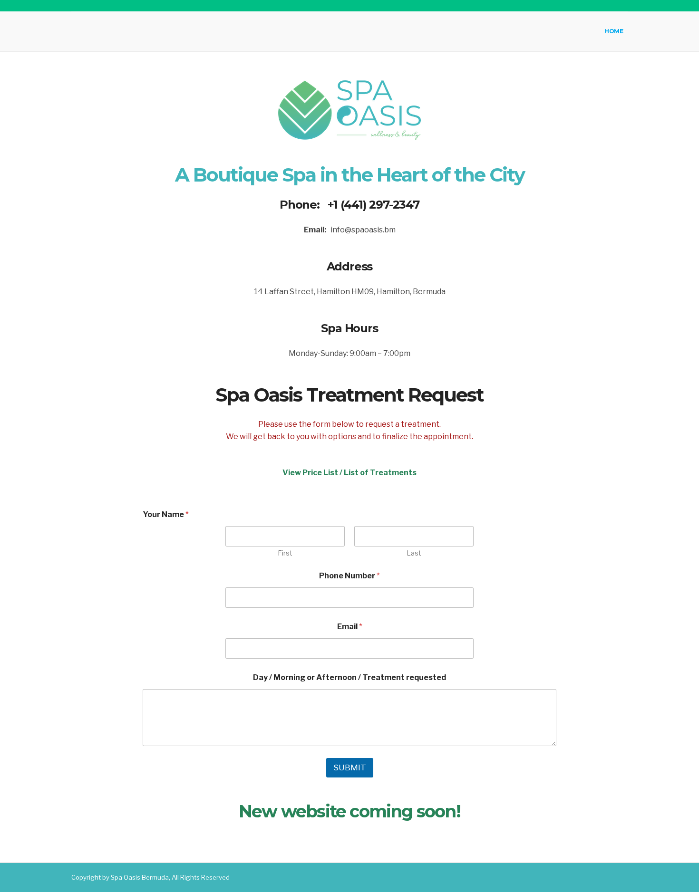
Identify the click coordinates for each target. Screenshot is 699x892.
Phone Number (349, 575)
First (285, 553)
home (613, 31)
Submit (349, 767)
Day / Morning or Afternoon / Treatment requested (349, 677)
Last (414, 553)
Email (349, 626)
